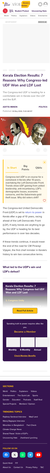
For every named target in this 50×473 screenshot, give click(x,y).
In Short (12, 167)
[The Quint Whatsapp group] (22, 455)
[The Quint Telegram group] (30, 455)
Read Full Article (25, 310)
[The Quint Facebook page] (6, 455)
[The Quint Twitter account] (15, 455)
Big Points (25, 167)
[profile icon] (45, 4)
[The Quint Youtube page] (38, 455)
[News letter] (40, 4)
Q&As (38, 167)
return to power (33, 212)
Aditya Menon (10, 107)
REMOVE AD (42, 22)
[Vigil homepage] (16, 5)
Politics (43, 107)
